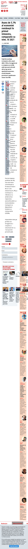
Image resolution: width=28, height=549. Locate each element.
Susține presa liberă (23, 26)
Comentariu (5, 255)
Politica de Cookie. (19, 544)
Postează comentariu (8, 262)
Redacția (24, 1)
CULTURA (17, 18)
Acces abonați (4, 8)
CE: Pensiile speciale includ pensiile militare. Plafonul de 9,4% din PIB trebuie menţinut (8, 166)
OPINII (5, 18)
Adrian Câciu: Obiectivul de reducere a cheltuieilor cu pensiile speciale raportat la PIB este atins (8, 130)
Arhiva (16, 1)
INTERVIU (11, 18)
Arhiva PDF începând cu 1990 (4, 2)
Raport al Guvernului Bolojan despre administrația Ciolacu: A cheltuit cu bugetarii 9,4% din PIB (9, 96)
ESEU (22, 18)
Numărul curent (11, 2)
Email (3, 250)
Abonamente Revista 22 (4, 6)
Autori (20, 1)
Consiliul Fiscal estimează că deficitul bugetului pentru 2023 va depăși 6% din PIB (8, 113)
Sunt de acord (14, 546)
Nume (3, 246)
